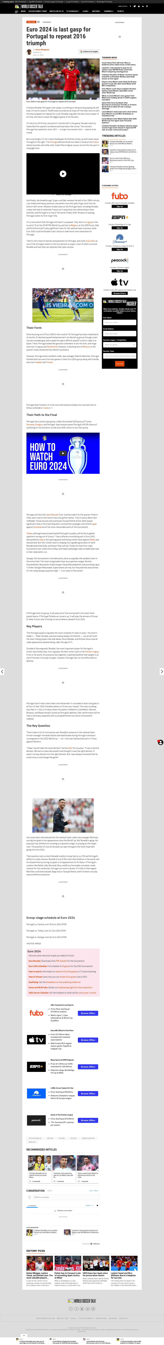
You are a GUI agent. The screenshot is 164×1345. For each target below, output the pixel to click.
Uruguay (88, 222)
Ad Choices (113, 1318)
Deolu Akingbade (42, 49)
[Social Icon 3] (88, 1309)
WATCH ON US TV (57, 11)
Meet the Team (63, 1318)
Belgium (74, 225)
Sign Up (120, 206)
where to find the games (66, 971)
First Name (107, 317)
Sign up (96, 1191)
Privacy (73, 1318)
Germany (30, 424)
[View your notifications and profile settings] (97, 1205)
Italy (41, 539)
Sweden (38, 362)
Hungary (39, 424)
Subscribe (119, 363)
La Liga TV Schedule (72, 2)
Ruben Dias (32, 1142)
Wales (92, 539)
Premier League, (91, 651)
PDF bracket (61, 960)
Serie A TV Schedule (87, 2)
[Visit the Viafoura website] (95, 1244)
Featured (61, 1138)
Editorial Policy (101, 1318)
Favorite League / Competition (114, 340)
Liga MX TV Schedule (35, 2)
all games (66, 966)
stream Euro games (68, 976)
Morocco (86, 346)
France (96, 142)
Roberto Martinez (88, 1138)
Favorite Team (108, 351)
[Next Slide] (97, 1170)
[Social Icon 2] (82, 1309)
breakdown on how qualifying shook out (63, 982)
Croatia (46, 407)
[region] (63, 1217)
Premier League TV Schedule (54, 2)
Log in (91, 1191)
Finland (49, 362)
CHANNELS (108, 11)
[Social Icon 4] (93, 1309)
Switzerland (52, 346)
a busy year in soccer (87, 992)
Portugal (54, 142)
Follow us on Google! (90, 51)
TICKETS (120, 11)
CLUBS (85, 11)
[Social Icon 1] (76, 1309)
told (70, 748)
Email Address (108, 328)
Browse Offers (88, 1013)
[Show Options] (134, 344)
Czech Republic (52, 514)
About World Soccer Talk (45, 1318)
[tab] (32, 1205)
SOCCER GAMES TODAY (37, 11)
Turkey (29, 533)
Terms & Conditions (86, 1318)
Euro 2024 (90, 240)
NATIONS (96, 11)
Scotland (37, 527)
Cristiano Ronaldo (35, 1138)
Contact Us (123, 1318)
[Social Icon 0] (71, 1309)
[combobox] (119, 344)
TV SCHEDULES (72, 11)
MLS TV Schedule (20, 2)
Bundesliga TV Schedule (104, 2)
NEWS (23, 11)
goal (95, 523)
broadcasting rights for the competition (75, 987)
